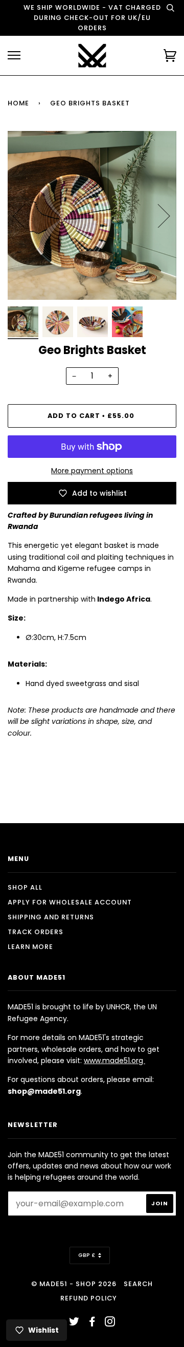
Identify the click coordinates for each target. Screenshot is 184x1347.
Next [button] (157, 215)
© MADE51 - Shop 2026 (74, 1284)
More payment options (92, 471)
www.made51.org (114, 1060)
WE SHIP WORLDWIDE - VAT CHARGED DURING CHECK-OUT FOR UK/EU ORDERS (92, 18)
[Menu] (14, 55)
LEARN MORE (30, 947)
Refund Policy (88, 1298)
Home (18, 103)
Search (138, 1284)
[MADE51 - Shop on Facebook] (92, 1323)
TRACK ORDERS (35, 932)
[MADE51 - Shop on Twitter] (74, 1323)
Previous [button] (25, 215)
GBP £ (87, 1255)
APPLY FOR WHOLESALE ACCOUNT (70, 902)
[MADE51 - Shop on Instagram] (110, 1323)
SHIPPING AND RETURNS (51, 917)
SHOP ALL (25, 887)
